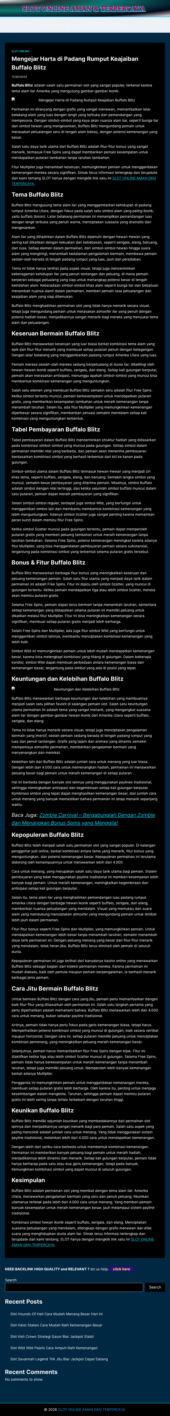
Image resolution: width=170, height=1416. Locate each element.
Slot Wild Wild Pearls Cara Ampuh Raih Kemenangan (54, 1348)
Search (11, 1280)
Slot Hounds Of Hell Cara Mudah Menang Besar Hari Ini (56, 1314)
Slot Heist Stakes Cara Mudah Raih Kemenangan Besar (56, 1325)
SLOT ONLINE (20, 51)
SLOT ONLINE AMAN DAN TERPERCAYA (92, 1410)
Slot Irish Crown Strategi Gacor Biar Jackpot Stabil (52, 1336)
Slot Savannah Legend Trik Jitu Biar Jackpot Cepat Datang (59, 1359)
